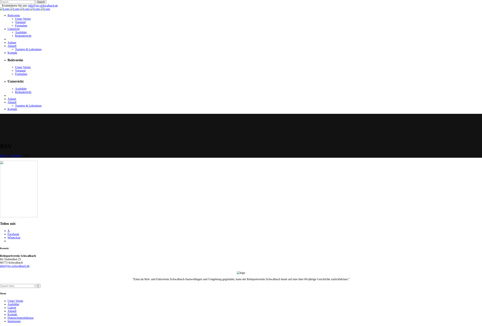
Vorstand (16, 155)
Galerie (12, 307)
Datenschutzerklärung (21, 317)
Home (3, 155)
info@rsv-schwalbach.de (43, 5)
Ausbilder (13, 304)
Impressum (14, 321)
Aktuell (12, 311)
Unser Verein (15, 300)
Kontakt (12, 314)
